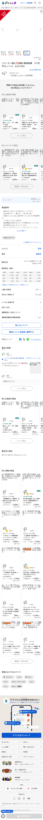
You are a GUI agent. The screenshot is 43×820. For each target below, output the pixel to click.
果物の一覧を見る (21, 186)
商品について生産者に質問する (21, 332)
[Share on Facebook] (20, 339)
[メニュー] (39, 3)
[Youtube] (28, 798)
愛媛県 (38, 254)
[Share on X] (24, 339)
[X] (14, 798)
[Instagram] (19, 798)
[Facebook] (24, 798)
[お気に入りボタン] (17, 100)
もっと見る (21, 135)
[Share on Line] (27, 339)
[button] (21, 75)
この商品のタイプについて (32, 242)
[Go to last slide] (2, 29)
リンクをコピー (35, 339)
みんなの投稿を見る (35, 69)
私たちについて (21, 325)
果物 (16, 7)
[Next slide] (40, 29)
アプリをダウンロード (21, 735)
